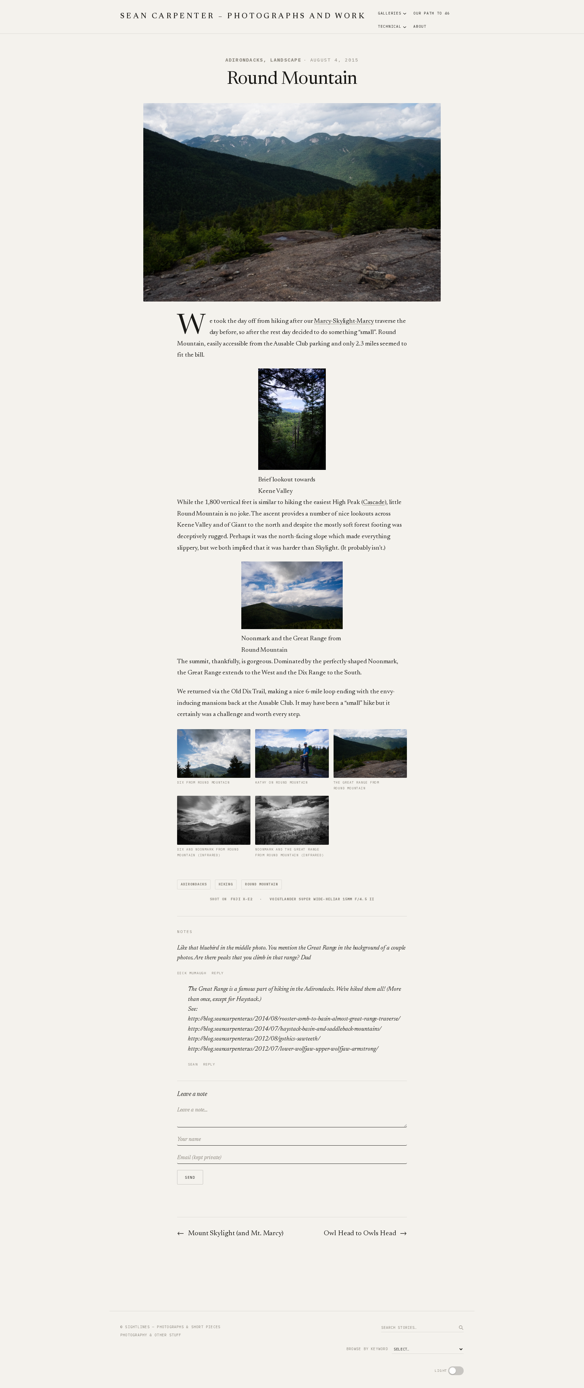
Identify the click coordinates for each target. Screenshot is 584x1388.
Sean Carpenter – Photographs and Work (243, 16)
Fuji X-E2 (242, 899)
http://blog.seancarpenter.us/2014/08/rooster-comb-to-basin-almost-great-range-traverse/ (294, 1019)
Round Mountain (261, 884)
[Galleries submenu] (405, 13)
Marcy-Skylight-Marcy (343, 321)
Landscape (285, 60)
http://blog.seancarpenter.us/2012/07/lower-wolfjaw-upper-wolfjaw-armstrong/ (283, 1049)
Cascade (374, 502)
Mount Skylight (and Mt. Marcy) (236, 1233)
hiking (226, 884)
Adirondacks (244, 60)
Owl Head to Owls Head (360, 1233)
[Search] (461, 1327)
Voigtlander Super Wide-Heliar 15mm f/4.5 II (322, 899)
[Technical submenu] (405, 26)
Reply (218, 973)
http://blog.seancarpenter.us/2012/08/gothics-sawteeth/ (254, 1039)
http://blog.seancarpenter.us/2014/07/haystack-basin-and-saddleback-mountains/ (284, 1029)
